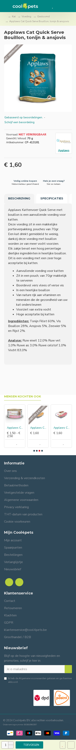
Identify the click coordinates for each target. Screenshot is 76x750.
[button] (34, 451)
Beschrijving (19, 198)
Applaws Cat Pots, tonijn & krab (62, 428)
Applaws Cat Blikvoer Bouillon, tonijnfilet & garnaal (15, 428)
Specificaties (51, 198)
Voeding (26, 16)
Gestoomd (43, 16)
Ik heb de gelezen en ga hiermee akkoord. (40, 680)
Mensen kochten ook (22, 396)
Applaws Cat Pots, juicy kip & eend (38, 428)
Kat (14, 16)
